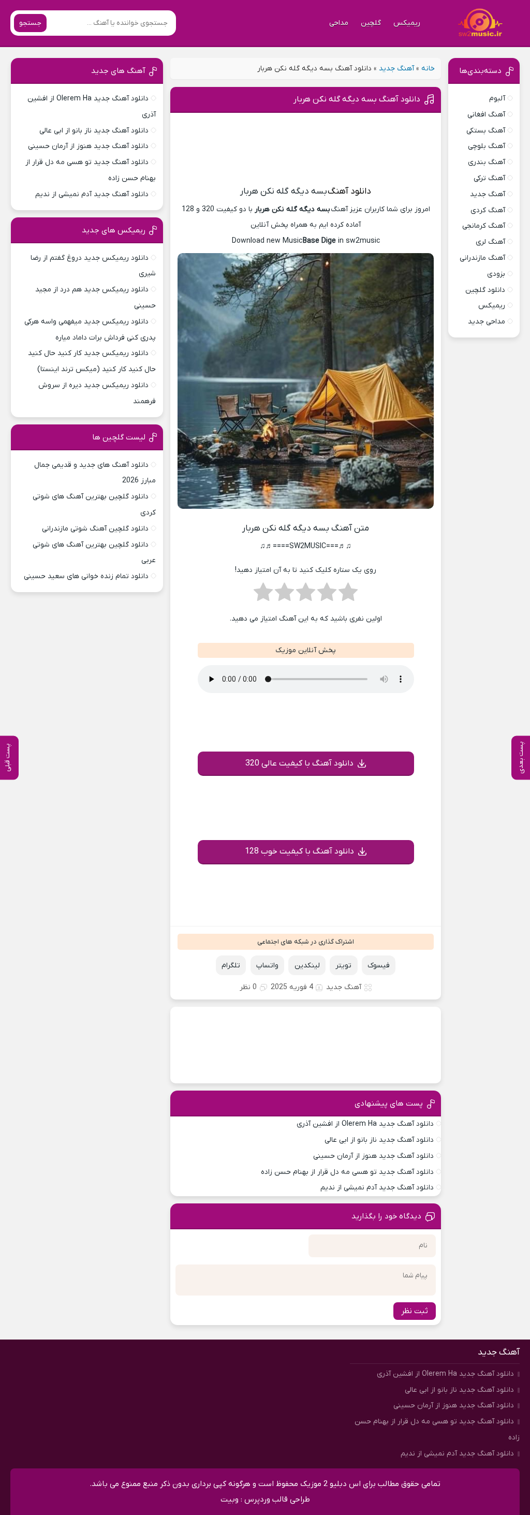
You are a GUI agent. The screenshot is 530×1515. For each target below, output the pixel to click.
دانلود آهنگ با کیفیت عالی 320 (299, 763)
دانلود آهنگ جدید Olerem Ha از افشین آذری (365, 1124)
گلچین (371, 23)
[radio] (348, 595)
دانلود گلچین (485, 290)
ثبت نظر (414, 1311)
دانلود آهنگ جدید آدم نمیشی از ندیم (377, 1188)
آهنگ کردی (487, 210)
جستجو (30, 23)
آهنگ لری (490, 242)
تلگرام (231, 965)
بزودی (496, 274)
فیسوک (378, 965)
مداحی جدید (486, 322)
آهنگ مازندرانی (482, 258)
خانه (428, 68)
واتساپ (267, 965)
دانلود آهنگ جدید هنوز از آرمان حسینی (373, 1156)
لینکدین (307, 965)
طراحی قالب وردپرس (277, 1499)
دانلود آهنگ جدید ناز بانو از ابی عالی (379, 1140)
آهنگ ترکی (489, 178)
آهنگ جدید (396, 68)
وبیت (229, 1499)
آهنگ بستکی (485, 131)
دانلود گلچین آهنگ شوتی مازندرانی (95, 529)
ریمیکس (406, 23)
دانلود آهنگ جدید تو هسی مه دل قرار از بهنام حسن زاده (347, 1172)
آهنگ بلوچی (486, 146)
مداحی (338, 23)
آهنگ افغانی (486, 115)
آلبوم (497, 99)
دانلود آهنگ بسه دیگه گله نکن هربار (356, 99)
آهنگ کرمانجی (483, 226)
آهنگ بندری (486, 162)
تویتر (343, 965)
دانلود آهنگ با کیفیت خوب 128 (299, 851)
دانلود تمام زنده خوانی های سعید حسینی (86, 576)
